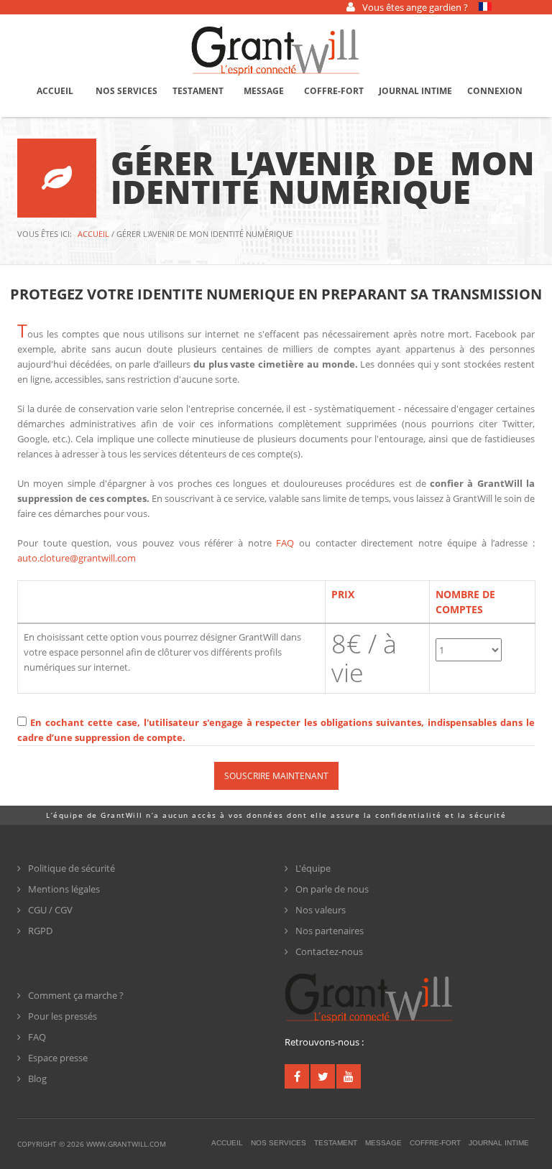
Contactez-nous (329, 951)
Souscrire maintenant (276, 776)
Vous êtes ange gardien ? (415, 7)
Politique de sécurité (71, 868)
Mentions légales (64, 888)
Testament (198, 91)
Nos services (126, 91)
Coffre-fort (334, 91)
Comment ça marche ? (76, 995)
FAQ (287, 542)
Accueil (55, 91)
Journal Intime (415, 91)
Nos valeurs (320, 909)
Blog (37, 1078)
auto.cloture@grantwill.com (76, 557)
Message (264, 91)
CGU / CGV (50, 909)
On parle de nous (332, 888)
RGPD (40, 930)
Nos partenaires (329, 930)
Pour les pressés (62, 1016)
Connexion (495, 91)
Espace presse (58, 1057)
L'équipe (313, 868)
